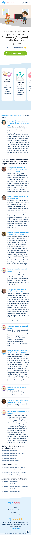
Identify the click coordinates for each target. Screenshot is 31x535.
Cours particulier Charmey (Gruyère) (12, 475)
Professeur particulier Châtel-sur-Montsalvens (15, 486)
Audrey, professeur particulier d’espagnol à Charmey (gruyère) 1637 (18, 123)
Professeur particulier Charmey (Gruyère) (13, 467)
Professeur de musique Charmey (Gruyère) (14, 472)
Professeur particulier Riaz (9, 458)
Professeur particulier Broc (9, 455)
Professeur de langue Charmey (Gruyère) (13, 470)
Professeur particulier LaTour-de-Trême (13, 453)
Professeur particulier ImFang (10, 481)
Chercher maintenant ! (17, 53)
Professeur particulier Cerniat (10, 489)
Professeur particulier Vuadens (10, 460)
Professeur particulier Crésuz (10, 484)
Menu (26, 2)
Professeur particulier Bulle (9, 450)
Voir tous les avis (15, 528)
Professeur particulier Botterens (11, 491)
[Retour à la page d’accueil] (8, 2)
